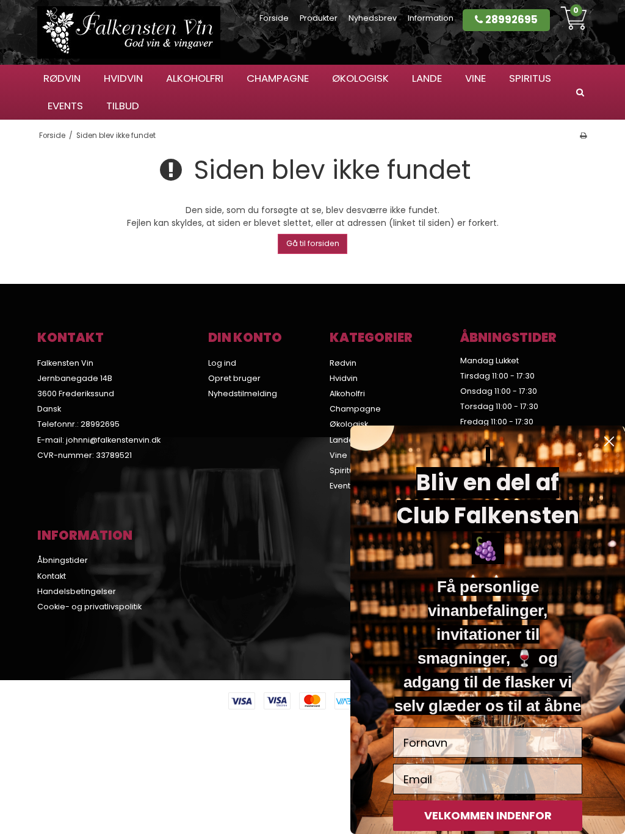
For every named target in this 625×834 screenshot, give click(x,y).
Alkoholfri (194, 78)
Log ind (222, 363)
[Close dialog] (609, 441)
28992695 (510, 19)
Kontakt (51, 576)
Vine (475, 78)
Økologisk (360, 78)
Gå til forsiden (312, 243)
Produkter (319, 18)
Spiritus (530, 78)
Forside (274, 18)
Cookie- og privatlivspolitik (89, 606)
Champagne (278, 78)
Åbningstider (62, 560)
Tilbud (122, 105)
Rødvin (62, 78)
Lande (427, 78)
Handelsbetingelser (76, 591)
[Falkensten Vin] (128, 32)
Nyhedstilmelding (242, 393)
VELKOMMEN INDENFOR (488, 815)
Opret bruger (234, 378)
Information (430, 18)
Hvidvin (123, 78)
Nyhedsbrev (373, 18)
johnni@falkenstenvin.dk (113, 440)
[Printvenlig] (582, 135)
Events (65, 105)
